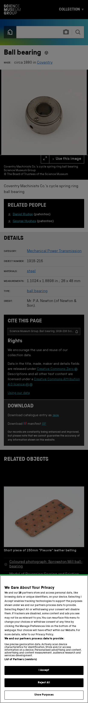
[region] (44, 639)
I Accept (44, 670)
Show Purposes (44, 695)
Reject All (44, 682)
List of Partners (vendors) (20, 659)
